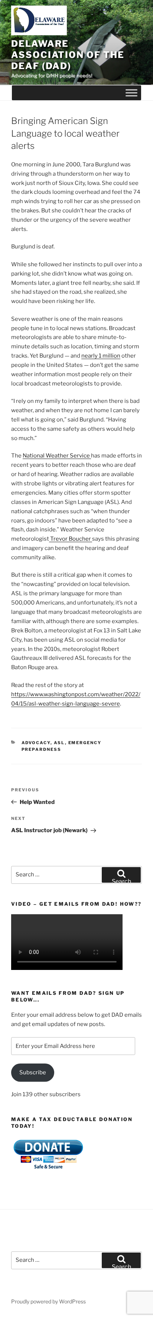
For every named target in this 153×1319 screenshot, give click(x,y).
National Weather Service (57, 455)
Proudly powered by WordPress (48, 1301)
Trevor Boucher (70, 538)
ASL (59, 742)
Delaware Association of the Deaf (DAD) (67, 54)
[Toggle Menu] (131, 93)
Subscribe (32, 1072)
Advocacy (36, 742)
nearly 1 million (100, 355)
